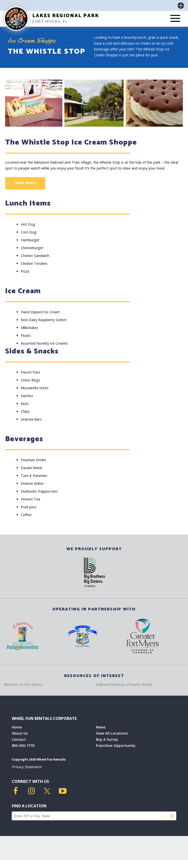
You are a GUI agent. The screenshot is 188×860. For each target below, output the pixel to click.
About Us (20, 733)
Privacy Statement (26, 766)
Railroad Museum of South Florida (124, 684)
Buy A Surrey (107, 739)
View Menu (25, 183)
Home (17, 727)
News (101, 727)
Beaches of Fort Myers (23, 684)
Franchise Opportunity (115, 745)
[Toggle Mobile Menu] (175, 19)
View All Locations (112, 733)
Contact (19, 739)
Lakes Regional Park (65, 16)
